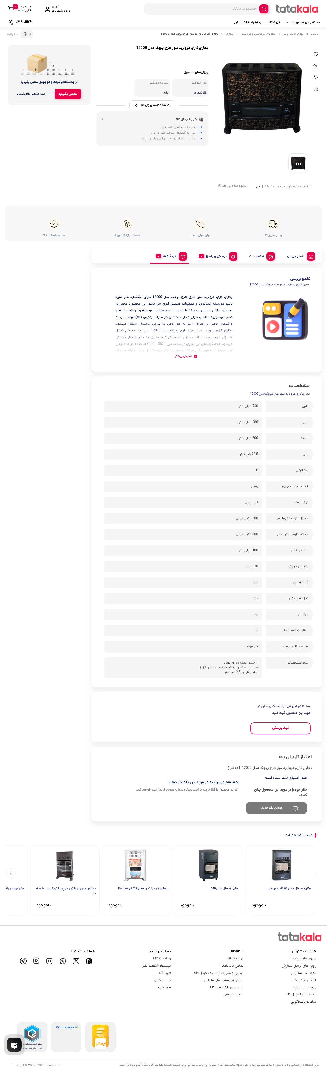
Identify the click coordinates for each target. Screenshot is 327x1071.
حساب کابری (162, 980)
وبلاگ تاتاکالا (162, 958)
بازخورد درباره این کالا (234, 186)
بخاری (229, 34)
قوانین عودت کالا (304, 980)
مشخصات (256, 256)
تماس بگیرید (67, 94)
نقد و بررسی (295, 256)
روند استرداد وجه (304, 987)
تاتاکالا (315, 34)
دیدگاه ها (169, 256)
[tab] (299, 255)
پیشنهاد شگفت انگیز (247, 22)
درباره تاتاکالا (234, 958)
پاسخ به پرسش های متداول (224, 980)
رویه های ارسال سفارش (299, 966)
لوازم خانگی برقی (293, 34)
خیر (258, 186)
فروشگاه (274, 22)
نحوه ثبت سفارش (303, 973)
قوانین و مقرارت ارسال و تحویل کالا (218, 973)
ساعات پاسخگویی (303, 1001)
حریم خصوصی (233, 994)
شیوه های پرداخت (303, 958)
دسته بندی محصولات (306, 22)
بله (267, 186)
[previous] (315, 873)
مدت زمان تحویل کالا (301, 994)
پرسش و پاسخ (216, 256)
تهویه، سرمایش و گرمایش (258, 34)
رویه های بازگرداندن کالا (226, 987)
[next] (11, 873)
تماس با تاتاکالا (232, 966)
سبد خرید (164, 987)
